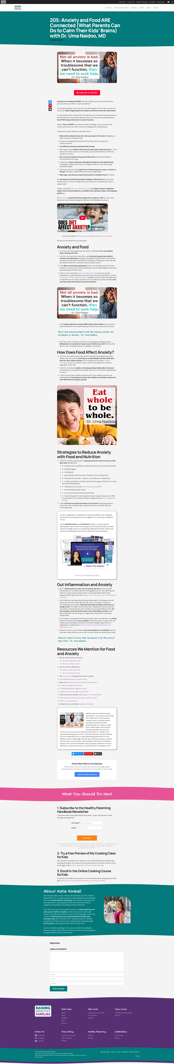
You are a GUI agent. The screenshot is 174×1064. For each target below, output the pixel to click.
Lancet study (67, 676)
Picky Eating (160, 2)
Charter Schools (134, 1052)
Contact (155, 8)
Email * (74, 828)
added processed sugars (69, 621)
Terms (113, 1052)
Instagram (82, 704)
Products (108, 8)
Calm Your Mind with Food (87, 273)
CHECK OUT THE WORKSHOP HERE (87, 575)
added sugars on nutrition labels (89, 695)
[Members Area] (168, 2)
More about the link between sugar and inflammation (78, 698)
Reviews (134, 8)
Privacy (119, 1052)
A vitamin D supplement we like (71, 685)
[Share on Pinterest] (50, 105)
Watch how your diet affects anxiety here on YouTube (94, 236)
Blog (63, 1021)
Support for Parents (68, 1035)
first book (63, 198)
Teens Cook (130, 2)
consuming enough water (91, 487)
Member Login (105, 1052)
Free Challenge (67, 1038)
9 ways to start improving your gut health (74, 692)
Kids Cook (122, 2)
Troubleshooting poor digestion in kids (73, 688)
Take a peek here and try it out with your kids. (88, 865)
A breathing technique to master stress (73, 679)
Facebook (90, 704)
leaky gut (85, 595)
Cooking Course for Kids (96, 1013)
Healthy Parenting (141, 2)
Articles (141, 8)
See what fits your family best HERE (92, 881)
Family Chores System (121, 8)
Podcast (91, 1035)
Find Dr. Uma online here (68, 701)
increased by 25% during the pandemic (73, 277)
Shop (63, 1015)
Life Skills (152, 2)
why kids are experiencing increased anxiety (81, 682)
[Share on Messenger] (50, 102)
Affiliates (125, 1052)
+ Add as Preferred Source (87, 774)
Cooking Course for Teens (123, 1013)
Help (137, 1056)
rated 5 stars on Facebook (70, 881)
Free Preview (92, 1015)
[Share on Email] (50, 109)
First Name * (76, 823)
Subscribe (87, 838)
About (149, 8)
